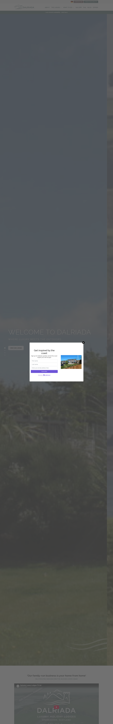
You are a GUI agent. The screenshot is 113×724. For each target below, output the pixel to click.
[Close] (83, 342)
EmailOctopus (47, 375)
